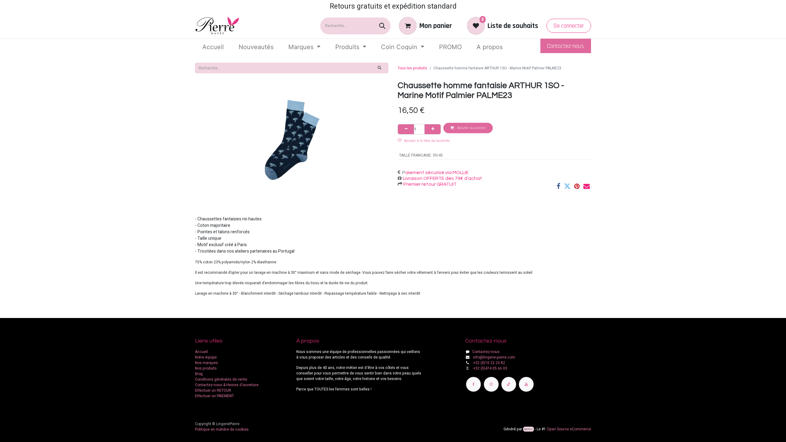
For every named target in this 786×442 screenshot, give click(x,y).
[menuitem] (213, 47)
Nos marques (206, 363)
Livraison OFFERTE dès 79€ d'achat (442, 178)
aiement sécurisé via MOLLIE (437, 172)
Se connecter (568, 26)
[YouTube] (526, 384)
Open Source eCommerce (569, 429)
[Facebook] (558, 186)
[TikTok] (508, 384)
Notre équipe (206, 357)
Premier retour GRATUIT (430, 184)
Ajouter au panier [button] (471, 128)
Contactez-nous (565, 46)
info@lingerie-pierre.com (494, 357)
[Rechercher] (382, 25)
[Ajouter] (432, 129)
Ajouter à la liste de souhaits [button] (426, 140)
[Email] (586, 186)
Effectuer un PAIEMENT (214, 396)
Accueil (201, 352)
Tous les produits (412, 68)
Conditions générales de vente (221, 379)
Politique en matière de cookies (222, 429)
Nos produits (206, 368)
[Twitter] (567, 186)
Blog (199, 374)
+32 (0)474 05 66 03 (490, 368)
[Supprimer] (406, 129)
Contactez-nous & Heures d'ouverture (227, 385)
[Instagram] (491, 384)
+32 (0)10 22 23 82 (489, 363)
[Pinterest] (577, 186)
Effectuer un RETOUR (213, 390)
